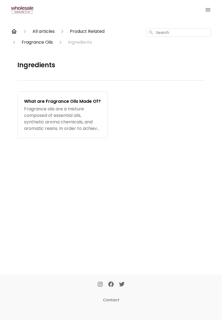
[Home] (14, 31)
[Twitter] (122, 285)
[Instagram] (100, 285)
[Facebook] (111, 285)
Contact (111, 300)
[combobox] (178, 32)
